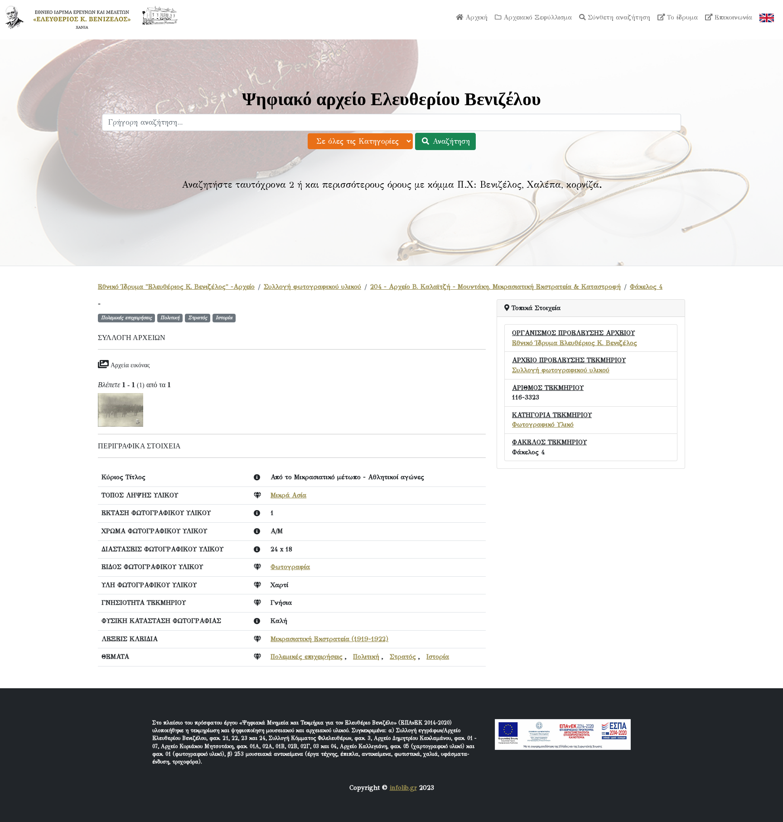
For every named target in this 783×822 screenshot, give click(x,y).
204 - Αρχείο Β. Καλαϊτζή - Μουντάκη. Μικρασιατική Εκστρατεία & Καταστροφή (495, 286)
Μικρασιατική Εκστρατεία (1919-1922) (329, 639)
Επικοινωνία (732, 17)
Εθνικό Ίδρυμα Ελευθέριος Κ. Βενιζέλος (574, 343)
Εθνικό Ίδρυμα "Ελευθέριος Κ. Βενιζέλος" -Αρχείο (176, 286)
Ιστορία (437, 656)
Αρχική (475, 17)
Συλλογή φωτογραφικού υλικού (312, 286)
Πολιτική (366, 656)
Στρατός (403, 656)
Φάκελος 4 (646, 286)
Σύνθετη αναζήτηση (617, 17)
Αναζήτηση (450, 141)
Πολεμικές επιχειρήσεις (307, 656)
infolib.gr (403, 787)
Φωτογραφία (290, 567)
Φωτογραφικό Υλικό (543, 424)
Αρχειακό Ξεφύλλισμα (536, 17)
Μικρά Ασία (288, 495)
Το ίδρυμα (681, 17)
